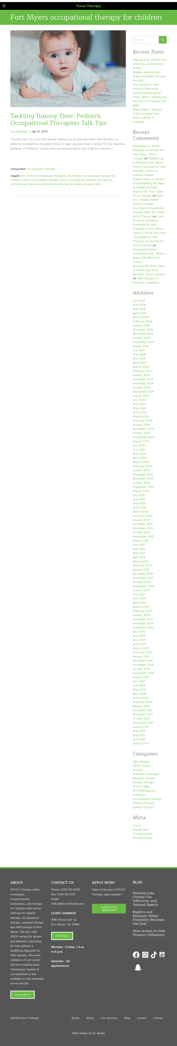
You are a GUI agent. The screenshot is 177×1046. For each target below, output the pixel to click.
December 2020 (143, 574)
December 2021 (143, 524)
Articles (137, 770)
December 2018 (143, 660)
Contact (158, 1018)
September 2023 (143, 437)
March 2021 (140, 561)
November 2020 (143, 578)
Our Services (109, 1018)
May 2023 (139, 454)
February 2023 (142, 466)
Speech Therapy (143, 807)
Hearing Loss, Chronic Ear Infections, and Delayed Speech (150, 64)
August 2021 (141, 540)
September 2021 (143, 536)
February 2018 (142, 702)
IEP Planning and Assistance (144, 792)
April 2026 (139, 313)
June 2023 (139, 449)
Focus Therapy (88, 6)
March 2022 (141, 511)
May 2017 (139, 735)
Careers (141, 1018)
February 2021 (142, 565)
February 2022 (142, 516)
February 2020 (142, 611)
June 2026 (139, 305)
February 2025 (142, 371)
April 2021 (139, 557)
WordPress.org (142, 838)
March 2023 (141, 462)
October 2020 (142, 582)
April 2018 (139, 694)
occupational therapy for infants (62, 184)
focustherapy (19, 131)
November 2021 (143, 528)
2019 (44, 131)
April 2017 (139, 739)
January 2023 (141, 470)
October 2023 (141, 433)
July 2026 (139, 300)
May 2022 (139, 503)
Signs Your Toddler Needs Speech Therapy (148, 199)
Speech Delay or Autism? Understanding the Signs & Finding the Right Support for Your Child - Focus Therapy (149, 187)
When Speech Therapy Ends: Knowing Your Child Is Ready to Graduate (147, 115)
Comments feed (142, 834)
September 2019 (143, 627)
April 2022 (139, 507)
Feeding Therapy (143, 782)
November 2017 (143, 714)
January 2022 (141, 520)
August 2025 (141, 346)
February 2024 (142, 420)
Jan (34, 131)
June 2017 (139, 731)
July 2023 (139, 445)
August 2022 (141, 491)
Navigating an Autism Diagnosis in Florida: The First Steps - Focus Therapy (148, 152)
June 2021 (139, 549)
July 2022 (139, 495)
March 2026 (141, 317)
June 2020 (139, 598)
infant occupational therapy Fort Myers (85, 180)
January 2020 (141, 615)
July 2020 (139, 594)
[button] (109, 908)
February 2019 (142, 652)
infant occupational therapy (40, 180)
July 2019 (139, 631)
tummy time (93, 184)
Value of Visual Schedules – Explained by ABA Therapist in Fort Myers (148, 222)
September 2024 (143, 391)
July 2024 (139, 400)
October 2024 (142, 387)
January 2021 (141, 569)
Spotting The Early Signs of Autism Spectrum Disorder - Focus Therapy (149, 270)
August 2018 (141, 677)
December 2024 (143, 379)
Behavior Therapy (144, 778)
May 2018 (139, 689)
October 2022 (141, 483)
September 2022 (143, 487)
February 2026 (142, 321)
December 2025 (143, 329)
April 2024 (140, 412)
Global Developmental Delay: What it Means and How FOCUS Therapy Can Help (149, 99)
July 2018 (139, 681)
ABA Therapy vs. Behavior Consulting (146, 280)
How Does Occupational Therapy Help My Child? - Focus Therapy (149, 212)
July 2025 (139, 350)
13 (38, 131)
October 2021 (141, 532)
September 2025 (143, 342)
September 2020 (143, 586)
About (90, 1018)
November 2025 (143, 334)
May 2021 (139, 553)
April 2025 (139, 363)
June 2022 (139, 499)
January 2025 (141, 375)
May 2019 (139, 640)
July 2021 (139, 545)
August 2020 (141, 590)
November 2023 (143, 429)
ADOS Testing (142, 766)
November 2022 (143, 478)
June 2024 (139, 404)
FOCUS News (141, 786)
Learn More (22, 994)
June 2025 (139, 354)
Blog (127, 1018)
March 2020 (141, 607)
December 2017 (142, 710)
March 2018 (141, 698)
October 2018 (141, 669)
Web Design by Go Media (88, 1033)
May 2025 (139, 358)
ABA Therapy (141, 761)
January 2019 (141, 656)
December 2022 (143, 474)
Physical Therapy (144, 803)
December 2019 (143, 619)
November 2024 (143, 383)
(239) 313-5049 (70, 889)
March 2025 (141, 367)
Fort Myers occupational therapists (43, 176)
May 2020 (139, 602)
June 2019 (139, 636)
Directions (62, 936)
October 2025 (141, 338)
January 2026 (141, 325)
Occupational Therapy (41, 169)
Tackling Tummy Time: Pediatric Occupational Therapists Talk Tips (58, 119)
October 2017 (141, 718)
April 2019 (139, 644)
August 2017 (141, 727)
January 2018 (141, 706)
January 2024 (141, 425)
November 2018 (143, 665)
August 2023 (141, 441)
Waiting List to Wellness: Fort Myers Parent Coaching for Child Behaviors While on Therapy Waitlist (149, 166)
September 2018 (143, 673)
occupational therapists (25, 184)
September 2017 (143, 722)
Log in (137, 825)
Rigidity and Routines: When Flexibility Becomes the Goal (149, 76)
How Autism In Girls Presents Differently (146, 86)
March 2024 (141, 416)
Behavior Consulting (146, 774)
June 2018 (139, 685)
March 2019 (140, 648)
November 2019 (143, 623)
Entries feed (140, 829)
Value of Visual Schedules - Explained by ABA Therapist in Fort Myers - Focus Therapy (149, 239)
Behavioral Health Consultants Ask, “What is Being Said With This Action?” (149, 255)
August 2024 (141, 396)
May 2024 (139, 408)
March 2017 (140, 743)
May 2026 (139, 309)
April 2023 (139, 458)
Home (75, 1018)
